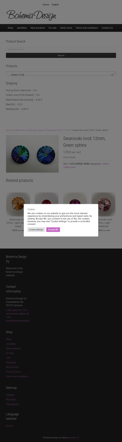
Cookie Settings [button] (36, 230)
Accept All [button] (53, 229)
